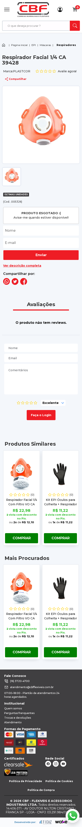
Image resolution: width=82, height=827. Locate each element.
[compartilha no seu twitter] (15, 284)
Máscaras (45, 45)
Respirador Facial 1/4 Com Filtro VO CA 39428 (21, 504)
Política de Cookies (59, 781)
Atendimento (13, 722)
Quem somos (13, 708)
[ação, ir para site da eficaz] (46, 822)
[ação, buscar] (75, 26)
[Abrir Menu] (7, 9)
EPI (34, 45)
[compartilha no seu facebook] (23, 284)
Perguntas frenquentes (19, 713)
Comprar (22, 538)
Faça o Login (41, 415)
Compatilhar (17, 79)
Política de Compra (41, 790)
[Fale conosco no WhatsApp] (72, 816)
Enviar (41, 255)
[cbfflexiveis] (33, 9)
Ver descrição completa (22, 266)
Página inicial (19, 45)
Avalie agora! (67, 71)
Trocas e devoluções (17, 717)
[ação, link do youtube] (63, 764)
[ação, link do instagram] (56, 764)
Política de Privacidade (25, 781)
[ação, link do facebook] (48, 764)
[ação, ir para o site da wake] (61, 822)
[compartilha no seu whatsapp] (6, 284)
